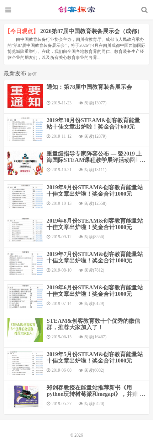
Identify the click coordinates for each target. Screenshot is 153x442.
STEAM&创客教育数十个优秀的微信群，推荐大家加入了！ (93, 324)
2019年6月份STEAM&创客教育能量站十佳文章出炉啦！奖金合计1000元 (95, 290)
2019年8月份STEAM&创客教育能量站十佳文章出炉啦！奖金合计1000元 (95, 224)
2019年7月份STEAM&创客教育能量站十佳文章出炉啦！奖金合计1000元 (95, 257)
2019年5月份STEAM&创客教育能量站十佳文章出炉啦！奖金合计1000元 (95, 357)
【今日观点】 (22, 31)
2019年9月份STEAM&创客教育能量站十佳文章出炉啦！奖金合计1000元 (95, 190)
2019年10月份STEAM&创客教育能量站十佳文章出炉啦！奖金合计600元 (93, 123)
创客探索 (76, 9)
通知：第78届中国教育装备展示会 (89, 87)
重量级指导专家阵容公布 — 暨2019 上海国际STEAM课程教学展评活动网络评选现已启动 (94, 160)
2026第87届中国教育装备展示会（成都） (91, 31)
